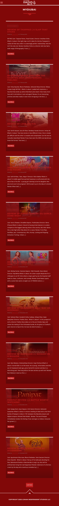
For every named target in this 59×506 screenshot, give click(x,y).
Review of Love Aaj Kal (21, 124)
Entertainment (12, 26)
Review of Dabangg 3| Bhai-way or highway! (28, 309)
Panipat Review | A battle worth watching (27, 401)
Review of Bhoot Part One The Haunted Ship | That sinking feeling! (26, 77)
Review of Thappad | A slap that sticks (27, 30)
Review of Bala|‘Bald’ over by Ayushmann (26, 449)
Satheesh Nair (15, 34)
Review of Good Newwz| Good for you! (28, 263)
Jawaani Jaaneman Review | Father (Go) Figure (29, 168)
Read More (11, 53)
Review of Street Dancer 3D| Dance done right (29, 214)
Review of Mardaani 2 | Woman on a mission (28, 355)
